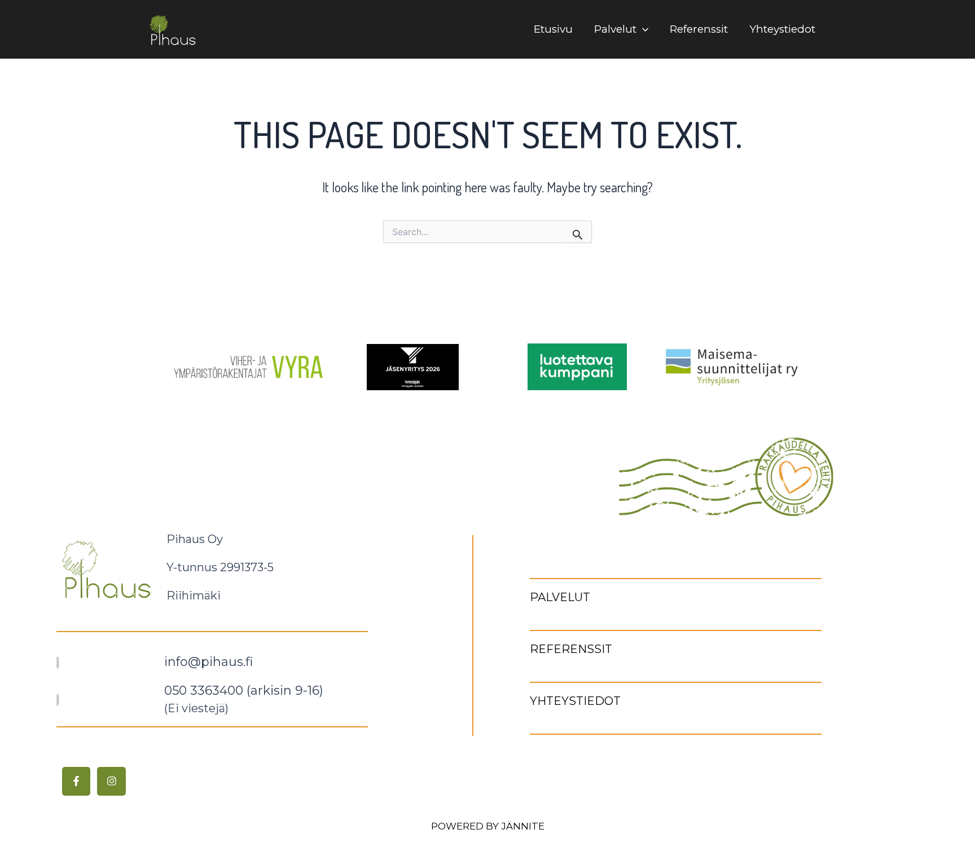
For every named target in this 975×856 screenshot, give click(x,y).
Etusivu (553, 29)
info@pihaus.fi (208, 661)
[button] (642, 29)
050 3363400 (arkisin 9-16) (243, 690)
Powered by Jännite (487, 826)
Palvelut (615, 29)
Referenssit (699, 29)
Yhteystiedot (782, 29)
